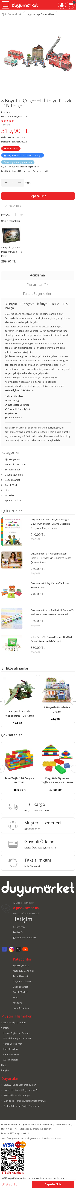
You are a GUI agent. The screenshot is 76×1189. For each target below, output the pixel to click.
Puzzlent (6, 112)
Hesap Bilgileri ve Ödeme (16, 1033)
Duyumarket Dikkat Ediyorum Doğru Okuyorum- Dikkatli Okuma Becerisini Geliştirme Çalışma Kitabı (50, 524)
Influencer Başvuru (25, 937)
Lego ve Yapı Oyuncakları (40, 14)
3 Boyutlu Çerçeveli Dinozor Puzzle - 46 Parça (11, 252)
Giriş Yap (20, 926)
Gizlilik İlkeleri (10, 1059)
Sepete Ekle (38, 196)
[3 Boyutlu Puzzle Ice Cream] (57, 691)
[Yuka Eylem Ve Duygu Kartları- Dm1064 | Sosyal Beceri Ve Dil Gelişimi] (11, 645)
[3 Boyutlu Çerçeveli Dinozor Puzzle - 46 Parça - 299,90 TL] (11, 235)
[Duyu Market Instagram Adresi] (11, 951)
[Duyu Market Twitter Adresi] (18, 951)
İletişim (22, 919)
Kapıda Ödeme (11, 1054)
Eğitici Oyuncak (9, 14)
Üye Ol (19, 932)
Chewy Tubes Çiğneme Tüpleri (20, 1084)
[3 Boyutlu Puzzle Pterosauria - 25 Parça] (19, 693)
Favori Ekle (14, 205)
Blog (3, 1065)
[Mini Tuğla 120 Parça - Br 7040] (19, 759)
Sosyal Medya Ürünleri (13, 1022)
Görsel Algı (13, 400)
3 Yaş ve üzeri (14, 417)
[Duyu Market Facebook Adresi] (4, 951)
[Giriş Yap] (62, 5)
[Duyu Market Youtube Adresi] (25, 951)
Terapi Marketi (13, 469)
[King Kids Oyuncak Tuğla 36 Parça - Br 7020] (57, 759)
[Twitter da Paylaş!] (21, 214)
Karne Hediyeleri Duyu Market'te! (21, 1090)
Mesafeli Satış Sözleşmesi (17, 1038)
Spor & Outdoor (13, 500)
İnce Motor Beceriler (18, 404)
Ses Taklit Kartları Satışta (17, 1095)
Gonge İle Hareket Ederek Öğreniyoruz (25, 1100)
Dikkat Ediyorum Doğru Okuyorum (22, 1106)
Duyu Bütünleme (14, 474)
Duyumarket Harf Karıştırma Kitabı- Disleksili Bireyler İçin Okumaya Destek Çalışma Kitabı (51, 558)
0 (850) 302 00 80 (26, 908)
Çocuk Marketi (12, 485)
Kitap (7, 490)
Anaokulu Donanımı (15, 464)
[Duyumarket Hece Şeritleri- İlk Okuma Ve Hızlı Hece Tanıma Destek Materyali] (11, 618)
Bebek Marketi (13, 479)
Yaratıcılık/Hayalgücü (18, 409)
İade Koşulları (10, 1049)
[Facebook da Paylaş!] (15, 214)
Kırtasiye (9, 495)
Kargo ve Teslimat (12, 1043)
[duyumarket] (25, 3)
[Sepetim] (71, 5)
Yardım (5, 1027)
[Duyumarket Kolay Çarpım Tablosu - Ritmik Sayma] (11, 591)
